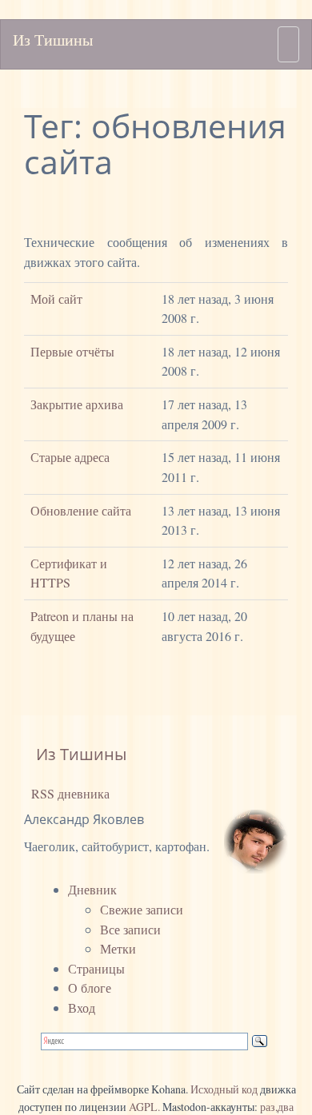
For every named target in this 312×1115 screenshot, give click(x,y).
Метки (118, 948)
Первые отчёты (72, 351)
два (286, 1106)
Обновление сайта (80, 510)
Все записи (130, 929)
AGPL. (144, 1106)
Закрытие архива (76, 404)
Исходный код (224, 1089)
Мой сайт (56, 298)
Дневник (92, 889)
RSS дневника (69, 793)
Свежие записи (141, 909)
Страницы (96, 968)
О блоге (89, 987)
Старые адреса (70, 456)
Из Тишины (53, 39)
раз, (269, 1106)
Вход (81, 1007)
